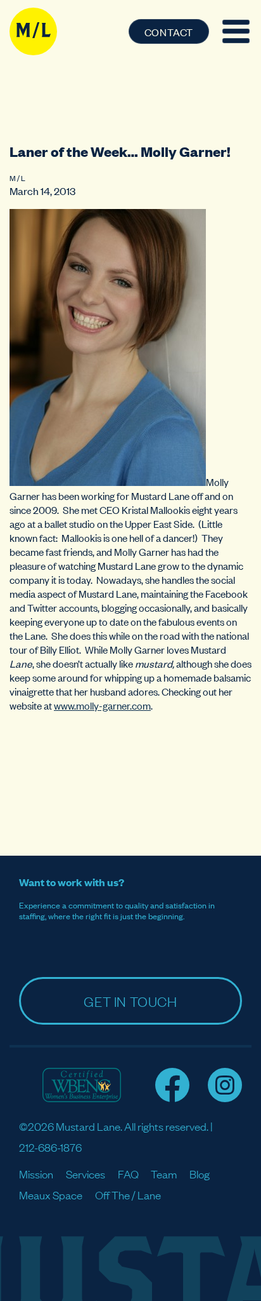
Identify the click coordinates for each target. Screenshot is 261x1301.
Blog (199, 1173)
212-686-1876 (50, 1147)
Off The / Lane (128, 1194)
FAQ (128, 1173)
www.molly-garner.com (102, 705)
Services (85, 1173)
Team (164, 1173)
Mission (36, 1173)
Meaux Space (50, 1194)
